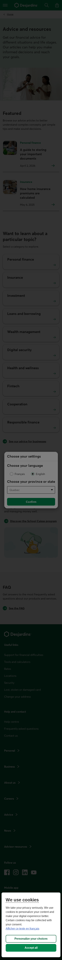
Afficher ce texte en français (22, 928)
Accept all (31, 947)
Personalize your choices (31, 938)
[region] (31, 924)
